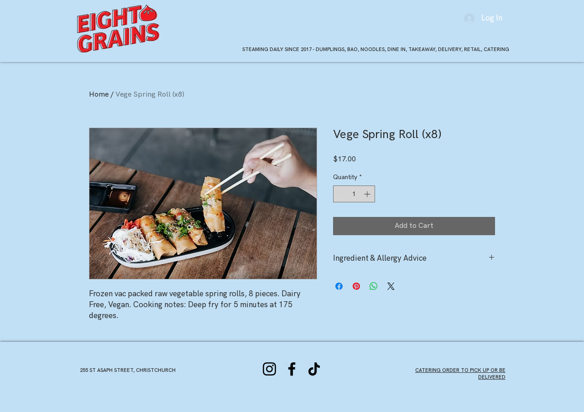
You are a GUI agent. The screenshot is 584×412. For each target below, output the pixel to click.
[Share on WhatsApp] (373, 286)
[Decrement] (340, 194)
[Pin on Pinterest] (356, 286)
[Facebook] (292, 369)
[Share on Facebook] (339, 286)
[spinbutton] (354, 194)
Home (99, 94)
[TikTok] (314, 369)
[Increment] (368, 194)
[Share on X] (391, 286)
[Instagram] (269, 369)
